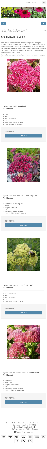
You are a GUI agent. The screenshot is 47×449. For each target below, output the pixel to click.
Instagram (29, 432)
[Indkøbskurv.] (43, 24)
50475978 (32, 425)
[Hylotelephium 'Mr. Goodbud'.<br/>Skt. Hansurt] (23, 81)
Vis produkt (23, 135)
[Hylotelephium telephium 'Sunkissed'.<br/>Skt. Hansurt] (23, 260)
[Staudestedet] (23, 12)
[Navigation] (3, 24)
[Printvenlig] (45, 30)
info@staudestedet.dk (27, 427)
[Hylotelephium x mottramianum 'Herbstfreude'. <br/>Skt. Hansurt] (23, 347)
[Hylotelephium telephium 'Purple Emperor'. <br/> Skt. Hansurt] (23, 170)
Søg (44, 2)
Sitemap (35, 429)
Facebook (19, 432)
